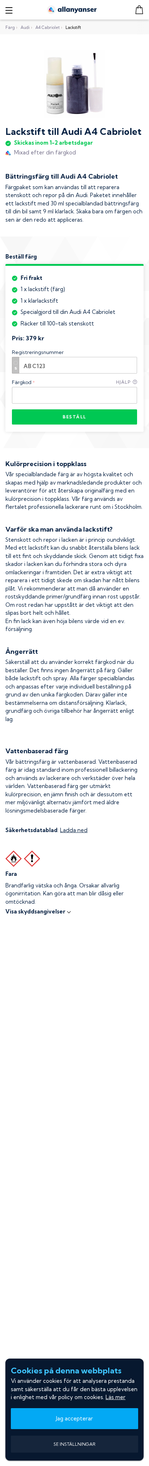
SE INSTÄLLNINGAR (74, 1444)
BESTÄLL (74, 416)
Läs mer (115, 1397)
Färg (10, 27)
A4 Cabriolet (47, 27)
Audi (25, 27)
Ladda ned (74, 830)
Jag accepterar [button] (74, 1418)
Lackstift (73, 27)
